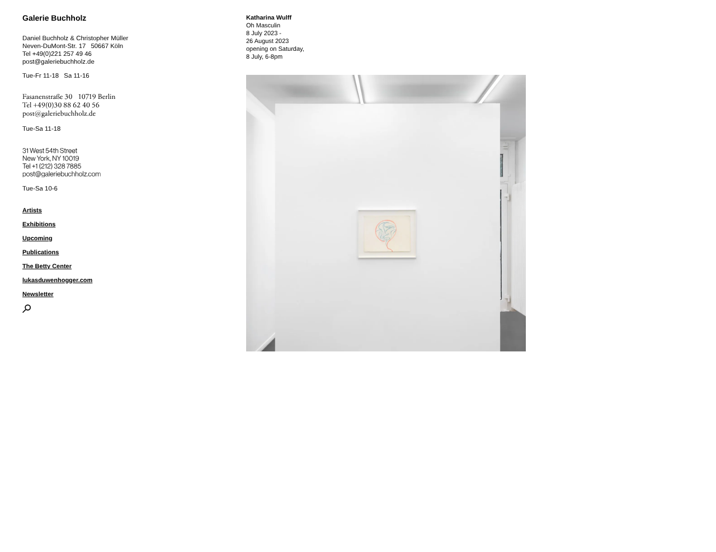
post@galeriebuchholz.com (62, 172)
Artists (32, 210)
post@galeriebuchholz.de (58, 62)
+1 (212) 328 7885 (64, 164)
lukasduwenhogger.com (57, 280)
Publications (40, 252)
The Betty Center (47, 266)
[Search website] (26, 310)
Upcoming (37, 238)
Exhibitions (38, 224)
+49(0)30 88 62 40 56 (67, 105)
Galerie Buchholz (54, 17)
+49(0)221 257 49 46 (62, 54)
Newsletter (38, 294)
